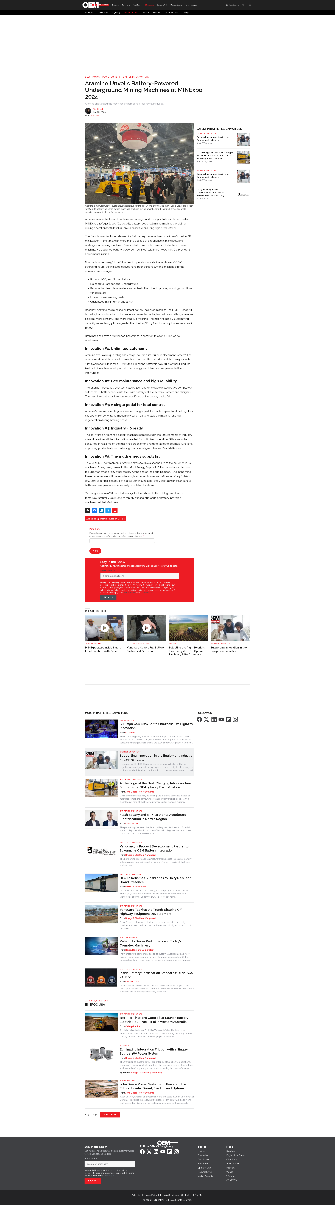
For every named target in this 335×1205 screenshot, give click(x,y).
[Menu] (250, 5)
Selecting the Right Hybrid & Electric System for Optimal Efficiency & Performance (187, 651)
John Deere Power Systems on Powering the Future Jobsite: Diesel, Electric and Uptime (153, 1086)
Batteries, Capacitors (136, 77)
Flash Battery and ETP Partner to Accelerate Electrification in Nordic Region (153, 817)
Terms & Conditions (169, 1195)
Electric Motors (128, 938)
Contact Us (186, 1195)
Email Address (108, 571)
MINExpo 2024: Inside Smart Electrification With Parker (103, 649)
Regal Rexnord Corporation (139, 950)
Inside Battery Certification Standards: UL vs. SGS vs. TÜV (156, 975)
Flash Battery (132, 823)
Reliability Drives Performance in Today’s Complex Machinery (150, 943)
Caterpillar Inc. (133, 1026)
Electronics (92, 77)
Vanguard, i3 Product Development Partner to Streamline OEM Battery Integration (210, 192)
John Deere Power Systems (139, 792)
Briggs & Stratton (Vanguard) (140, 855)
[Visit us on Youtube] (221, 719)
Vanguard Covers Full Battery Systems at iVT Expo (145, 649)
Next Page (110, 1114)
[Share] (94, 510)
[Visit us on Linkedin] (214, 719)
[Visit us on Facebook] (199, 719)
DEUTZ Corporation (135, 886)
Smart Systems (127, 720)
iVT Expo (130, 732)
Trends (172, 644)
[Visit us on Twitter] (207, 719)
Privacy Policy (146, 593)
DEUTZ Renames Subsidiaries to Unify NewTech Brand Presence (155, 880)
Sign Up (108, 597)
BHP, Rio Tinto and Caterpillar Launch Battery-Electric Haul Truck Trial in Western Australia (154, 1020)
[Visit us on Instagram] (235, 719)
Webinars (124, 1046)
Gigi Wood (98, 109)
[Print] (87, 510)
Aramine (95, 115)
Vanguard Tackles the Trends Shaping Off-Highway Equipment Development (151, 912)
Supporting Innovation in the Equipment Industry (212, 138)
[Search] (243, 5)
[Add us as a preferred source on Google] (115, 510)
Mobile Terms (129, 593)
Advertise (136, 1195)
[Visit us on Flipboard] (228, 719)
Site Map (199, 1195)
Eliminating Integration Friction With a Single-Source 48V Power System (154, 1051)
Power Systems (111, 77)
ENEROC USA (132, 981)
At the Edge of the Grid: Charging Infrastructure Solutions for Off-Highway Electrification (215, 155)
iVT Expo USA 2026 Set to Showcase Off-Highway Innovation (156, 726)
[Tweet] (108, 510)
